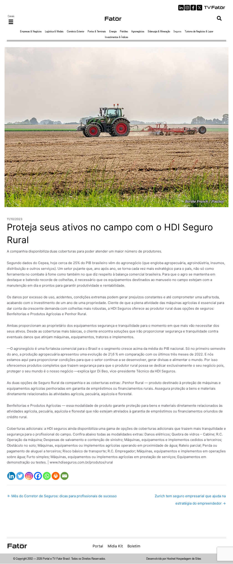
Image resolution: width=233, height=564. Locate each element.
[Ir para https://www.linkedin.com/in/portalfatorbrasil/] (181, 7)
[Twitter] (20, 476)
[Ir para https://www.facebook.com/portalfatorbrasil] (193, 7)
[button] (219, 18)
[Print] (56, 476)
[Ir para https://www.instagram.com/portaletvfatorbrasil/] (187, 7)
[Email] (64, 476)
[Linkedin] (11, 476)
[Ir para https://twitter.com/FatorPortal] (199, 7)
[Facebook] (38, 476)
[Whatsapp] (47, 476)
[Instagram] (29, 476)
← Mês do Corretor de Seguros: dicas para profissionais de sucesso (62, 496)
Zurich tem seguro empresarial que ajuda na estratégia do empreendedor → (190, 497)
